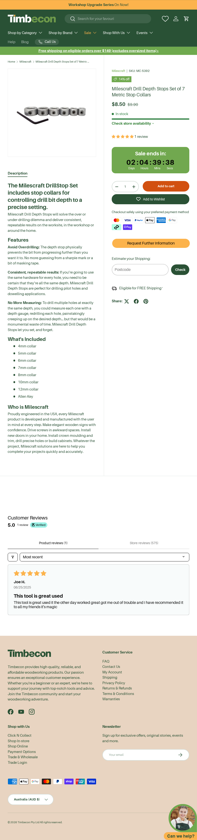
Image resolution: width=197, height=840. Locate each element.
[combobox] (108, 18)
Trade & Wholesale (23, 757)
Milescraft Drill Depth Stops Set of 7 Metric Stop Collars (63, 61)
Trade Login (17, 762)
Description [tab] (17, 173)
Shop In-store (18, 741)
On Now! (98, 5)
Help (11, 42)
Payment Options (22, 752)
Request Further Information (151, 243)
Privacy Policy (113, 683)
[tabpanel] (52, 318)
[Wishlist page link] (165, 18)
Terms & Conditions (118, 694)
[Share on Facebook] (136, 301)
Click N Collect (19, 735)
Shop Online (18, 746)
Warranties (111, 699)
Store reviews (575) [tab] (144, 543)
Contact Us (111, 667)
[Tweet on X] (126, 301)
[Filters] (13, 557)
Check (180, 270)
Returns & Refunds (117, 688)
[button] (186, 18)
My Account (112, 672)
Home (11, 61)
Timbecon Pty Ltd (28, 822)
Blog (25, 42)
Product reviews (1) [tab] (53, 543)
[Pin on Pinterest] (146, 301)
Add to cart (166, 186)
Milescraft (25, 61)
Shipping (109, 677)
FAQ (105, 661)
